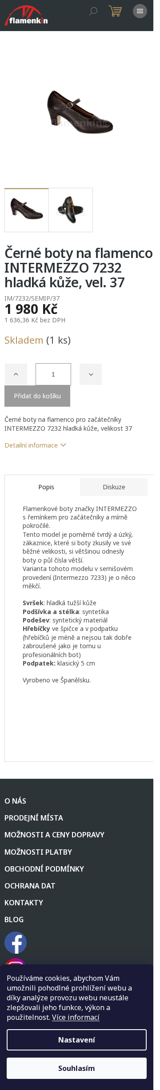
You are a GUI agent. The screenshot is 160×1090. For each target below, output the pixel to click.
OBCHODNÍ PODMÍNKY (44, 869)
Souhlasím (76, 1068)
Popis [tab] (46, 487)
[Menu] (140, 11)
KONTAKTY (23, 903)
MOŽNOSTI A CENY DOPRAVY (54, 835)
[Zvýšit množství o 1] (16, 374)
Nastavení (76, 1040)
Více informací (76, 1017)
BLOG (14, 919)
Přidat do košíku (37, 396)
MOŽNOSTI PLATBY (38, 852)
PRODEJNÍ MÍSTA (33, 818)
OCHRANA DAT (30, 886)
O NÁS (15, 801)
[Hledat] (93, 11)
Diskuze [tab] (114, 487)
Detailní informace (31, 445)
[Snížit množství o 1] (91, 374)
